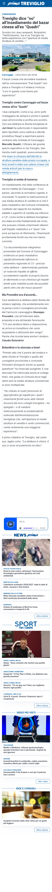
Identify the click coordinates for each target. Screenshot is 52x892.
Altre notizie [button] (42, 616)
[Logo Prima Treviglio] (26, 3)
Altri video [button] (43, 781)
